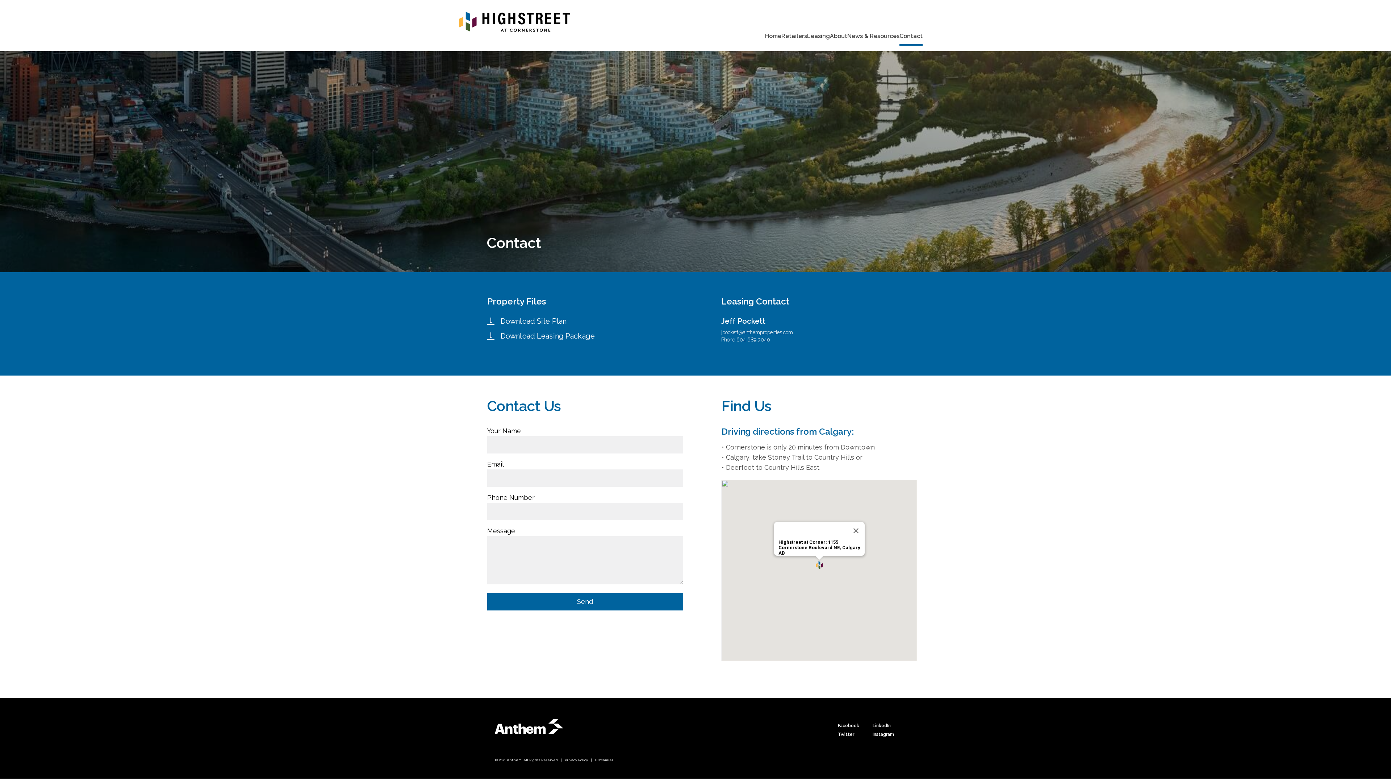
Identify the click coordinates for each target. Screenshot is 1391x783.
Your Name (504, 431)
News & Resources (873, 36)
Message (501, 531)
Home (773, 36)
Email (495, 464)
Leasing (818, 36)
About (838, 36)
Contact (911, 36)
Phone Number (511, 497)
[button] (819, 565)
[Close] (856, 530)
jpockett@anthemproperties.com (757, 332)
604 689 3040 (753, 340)
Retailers (794, 36)
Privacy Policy (576, 760)
